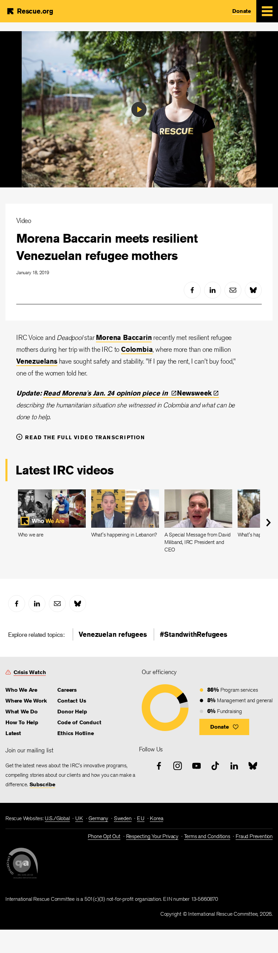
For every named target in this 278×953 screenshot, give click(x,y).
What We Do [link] (21, 711)
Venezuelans (36, 361)
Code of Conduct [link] (79, 722)
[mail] (232, 290)
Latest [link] (13, 733)
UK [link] (79, 818)
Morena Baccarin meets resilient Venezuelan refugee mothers (107, 246)
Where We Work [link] (25, 700)
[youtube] (196, 766)
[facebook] (192, 290)
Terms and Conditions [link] (207, 836)
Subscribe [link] (42, 784)
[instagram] (177, 766)
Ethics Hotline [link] (75, 733)
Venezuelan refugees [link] (112, 634)
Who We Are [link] (21, 690)
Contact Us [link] (71, 700)
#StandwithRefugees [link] (193, 634)
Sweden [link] (123, 818)
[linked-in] (212, 290)
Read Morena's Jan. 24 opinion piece (106, 393)
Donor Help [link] (72, 711)
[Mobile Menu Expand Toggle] (267, 11)
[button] (224, 727)
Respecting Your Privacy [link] (152, 836)
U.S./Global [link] (57, 818)
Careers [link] (67, 690)
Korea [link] (156, 818)
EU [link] (140, 818)
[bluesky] (253, 290)
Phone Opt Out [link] (104, 836)
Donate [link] (241, 11)
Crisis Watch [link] (30, 672)
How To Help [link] (21, 722)
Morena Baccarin (124, 337)
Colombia (137, 349)
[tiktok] (215, 766)
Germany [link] (98, 818)
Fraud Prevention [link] (254, 836)
